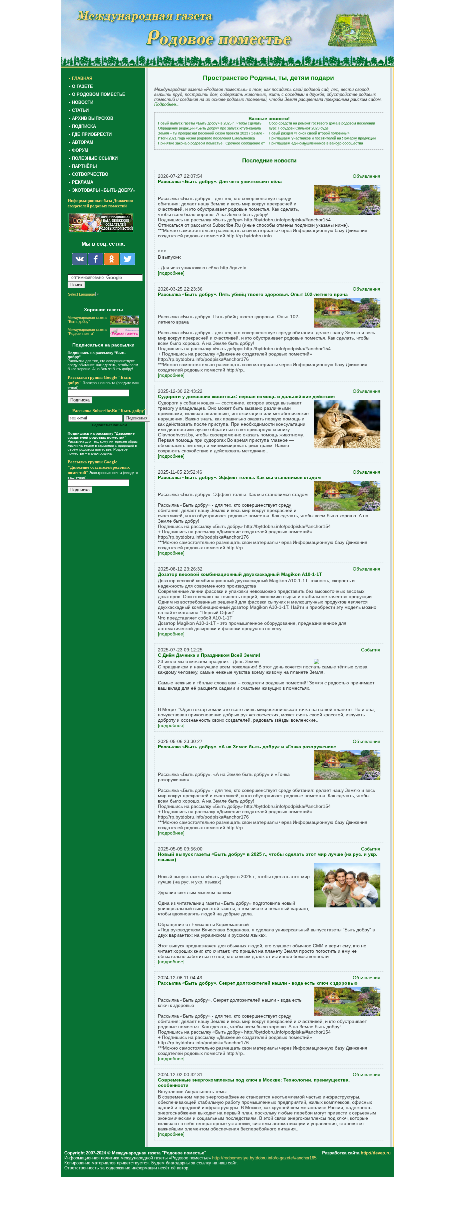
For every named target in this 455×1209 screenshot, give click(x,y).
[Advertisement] (108, 633)
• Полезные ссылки (93, 158)
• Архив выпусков (91, 118)
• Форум (78, 150)
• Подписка (82, 126)
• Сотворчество (88, 174)
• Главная (80, 78)
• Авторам (81, 142)
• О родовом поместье (97, 94)
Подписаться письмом (109, 425)
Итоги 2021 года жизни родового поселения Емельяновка (206, 138)
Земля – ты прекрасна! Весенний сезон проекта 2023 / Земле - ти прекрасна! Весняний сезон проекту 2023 (211, 135)
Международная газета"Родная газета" (87, 332)
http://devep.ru (376, 1152)
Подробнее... (167, 104)
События (370, 649)
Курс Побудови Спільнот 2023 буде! (299, 128)
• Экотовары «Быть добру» (102, 190)
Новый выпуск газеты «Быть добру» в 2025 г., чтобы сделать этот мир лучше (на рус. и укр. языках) (209, 125)
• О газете (81, 86)
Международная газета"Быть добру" (87, 320)
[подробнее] (171, 273)
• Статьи (79, 110)
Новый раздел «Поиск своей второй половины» (309, 133)
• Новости (81, 102)
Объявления (366, 176)
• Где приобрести (90, 134)
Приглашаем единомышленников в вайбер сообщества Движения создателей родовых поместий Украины (316, 145)
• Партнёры (83, 166)
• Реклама (81, 182)
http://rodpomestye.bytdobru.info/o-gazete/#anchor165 (264, 1157)
